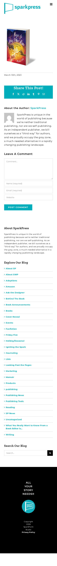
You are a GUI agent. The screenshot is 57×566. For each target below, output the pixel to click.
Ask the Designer (15, 292)
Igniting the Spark (16, 347)
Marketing (11, 371)
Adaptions (11, 280)
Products (10, 383)
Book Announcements (18, 304)
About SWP (12, 274)
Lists (8, 359)
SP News (10, 413)
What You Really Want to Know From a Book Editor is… (27, 427)
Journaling (12, 353)
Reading (10, 407)
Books (9, 311)
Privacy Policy (28, 532)
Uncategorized (14, 419)
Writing (10, 434)
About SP (11, 268)
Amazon (10, 286)
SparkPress (38, 108)
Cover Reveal (13, 317)
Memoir (10, 377)
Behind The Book (15, 298)
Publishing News (15, 395)
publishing (11, 389)
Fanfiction (11, 329)
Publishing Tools (15, 401)
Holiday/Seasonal (15, 341)
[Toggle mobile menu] (51, 4)
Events (9, 323)
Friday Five (12, 335)
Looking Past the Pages (18, 365)
